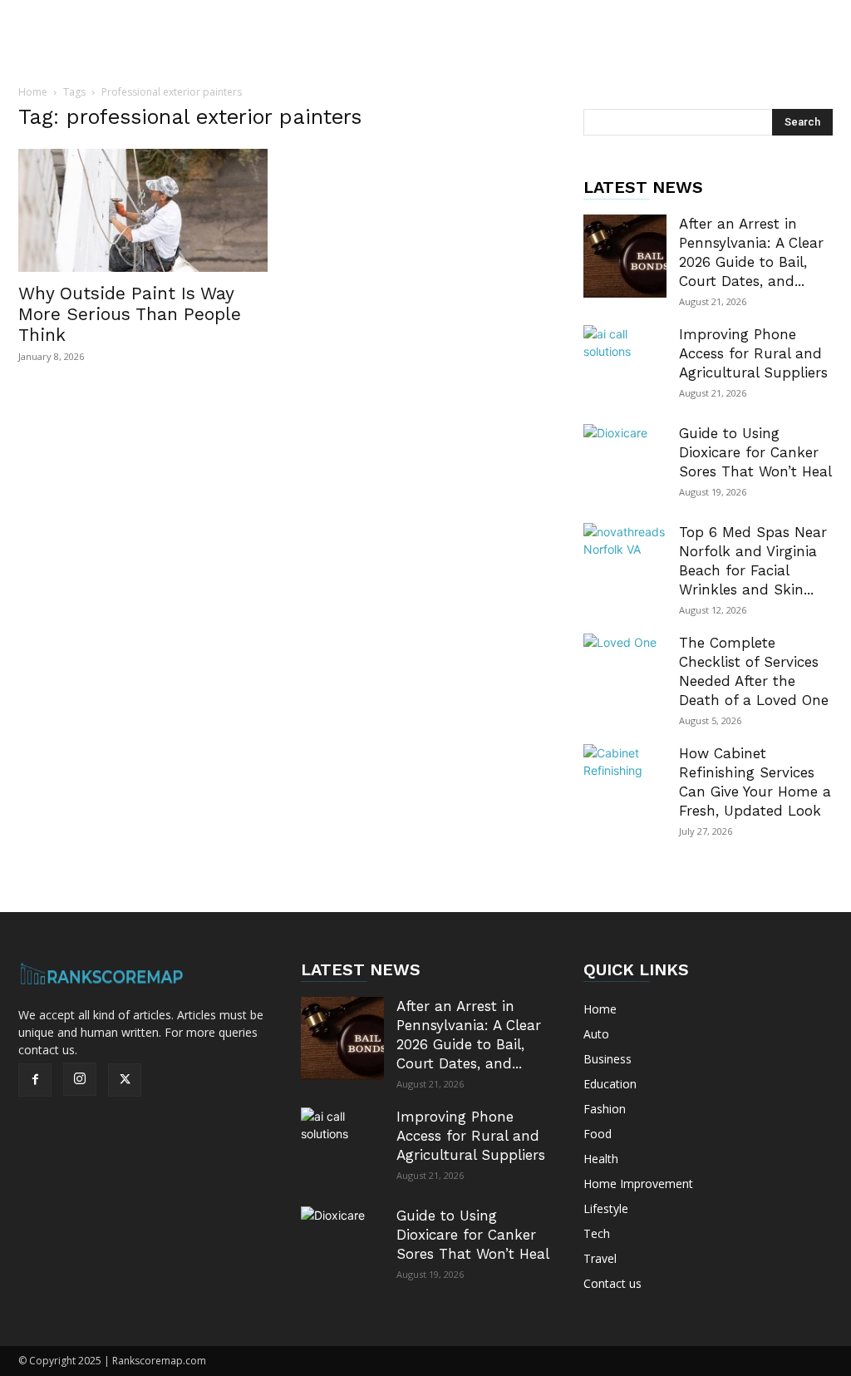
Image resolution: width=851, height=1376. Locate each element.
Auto (596, 1034)
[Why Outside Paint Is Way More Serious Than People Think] (143, 210)
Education (610, 1084)
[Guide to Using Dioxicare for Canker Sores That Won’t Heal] (625, 465)
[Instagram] (79, 1079)
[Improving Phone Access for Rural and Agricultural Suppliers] (625, 366)
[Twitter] (124, 1080)
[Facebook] (35, 1080)
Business (607, 1059)
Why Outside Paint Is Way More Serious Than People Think (129, 314)
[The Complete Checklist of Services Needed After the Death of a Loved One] (625, 675)
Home (32, 92)
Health (600, 1158)
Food (597, 1134)
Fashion (604, 1109)
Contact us (612, 1283)
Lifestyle (605, 1208)
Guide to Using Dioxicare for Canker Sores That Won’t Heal (755, 452)
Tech (596, 1233)
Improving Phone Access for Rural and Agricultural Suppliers (753, 353)
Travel (600, 1258)
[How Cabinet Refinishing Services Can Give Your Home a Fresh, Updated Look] (625, 785)
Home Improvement (638, 1183)
